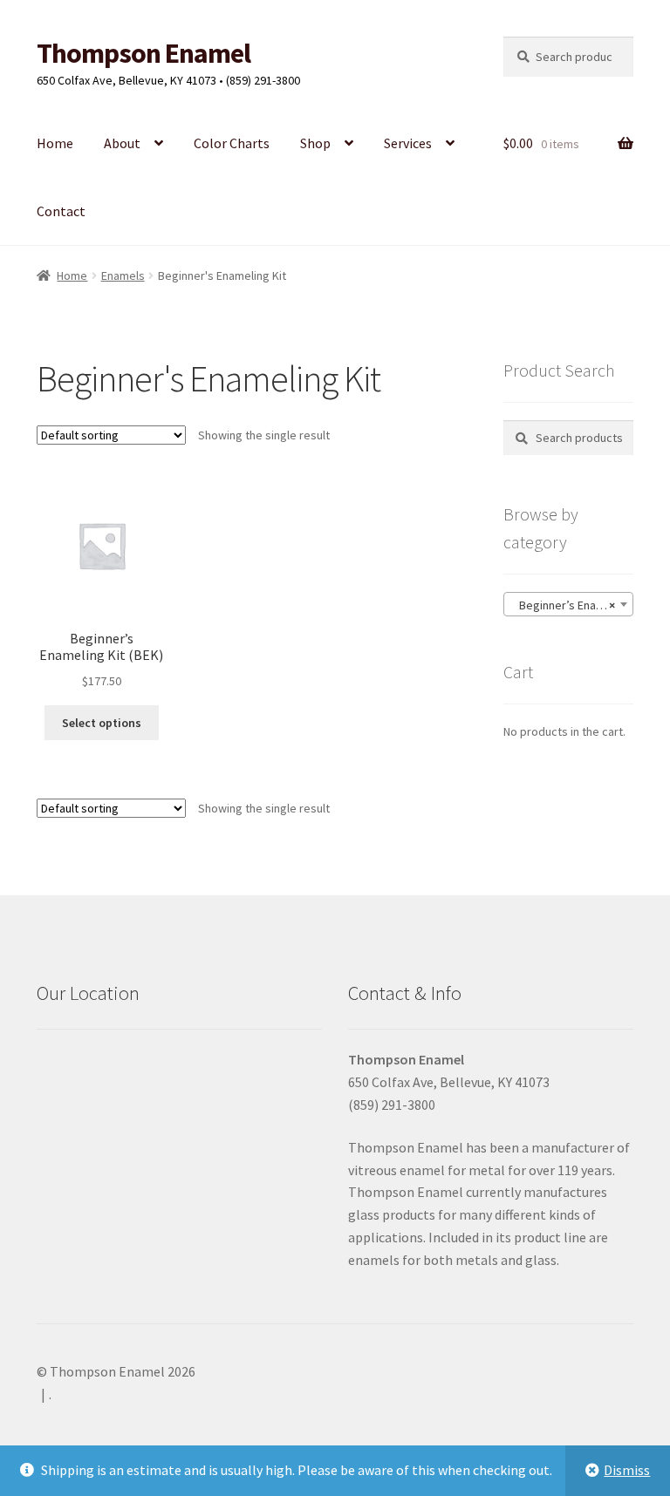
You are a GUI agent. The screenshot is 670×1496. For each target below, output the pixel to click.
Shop (315, 143)
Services (408, 143)
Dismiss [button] (627, 1470)
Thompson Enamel (143, 53)
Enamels (123, 275)
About (122, 143)
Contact (61, 211)
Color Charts (232, 143)
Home (55, 143)
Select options (101, 723)
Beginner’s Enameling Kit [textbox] (571, 605)
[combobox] (568, 604)
